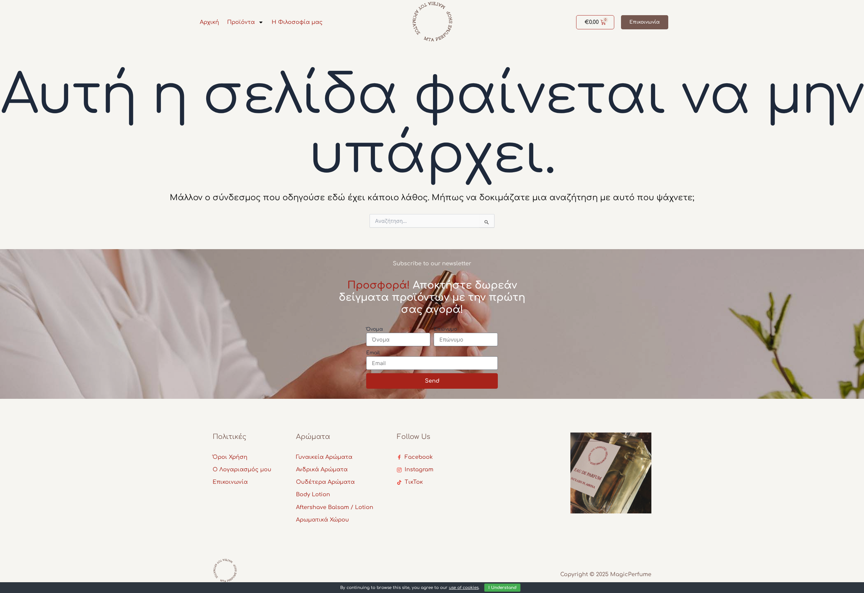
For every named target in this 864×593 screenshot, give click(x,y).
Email (373, 352)
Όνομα (374, 329)
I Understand (502, 587)
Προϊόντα (241, 22)
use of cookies (464, 587)
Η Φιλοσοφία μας (297, 22)
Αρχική (209, 22)
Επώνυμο (445, 329)
